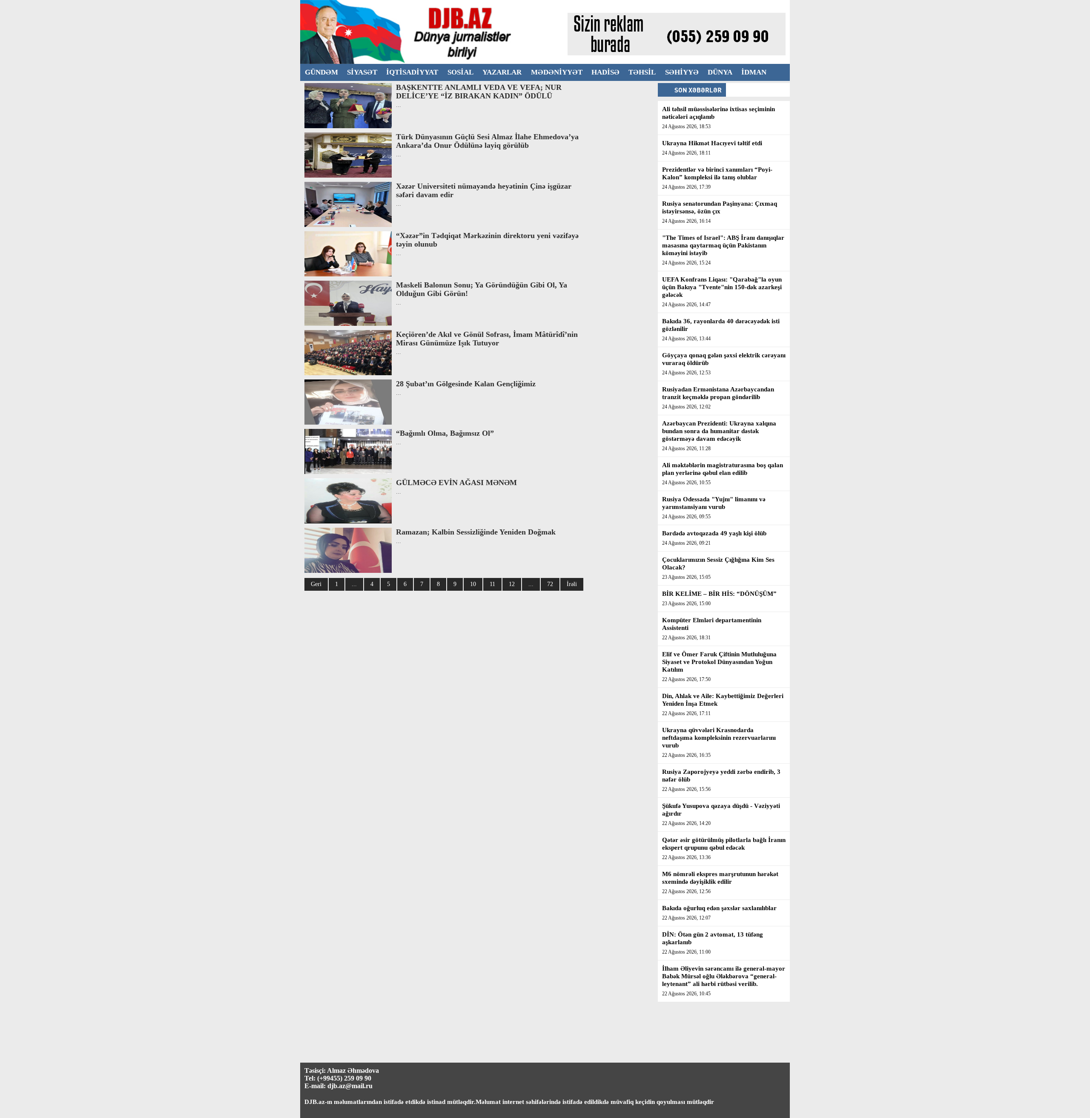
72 (550, 584)
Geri (316, 584)
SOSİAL (460, 72)
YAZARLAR (502, 72)
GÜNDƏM (321, 72)
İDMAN (753, 72)
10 (473, 584)
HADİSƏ (605, 72)
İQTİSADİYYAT (412, 72)
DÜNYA (720, 72)
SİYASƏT (362, 72)
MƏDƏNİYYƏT (556, 72)
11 (492, 584)
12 (512, 584)
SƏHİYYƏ (682, 72)
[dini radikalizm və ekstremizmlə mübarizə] (434, 61)
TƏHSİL (642, 72)
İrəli (572, 584)
